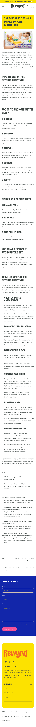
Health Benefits (6, 581)
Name (3, 600)
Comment (4, 617)
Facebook (16, 572)
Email (3, 608)
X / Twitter (23, 572)
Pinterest (30, 572)
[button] (3, 6)
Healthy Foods (15, 581)
